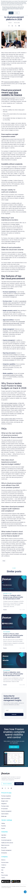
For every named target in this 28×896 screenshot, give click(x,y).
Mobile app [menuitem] (3, 816)
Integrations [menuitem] (4, 803)
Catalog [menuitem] (3, 823)
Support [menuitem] (3, 867)
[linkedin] (12, 26)
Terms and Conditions (6, 887)
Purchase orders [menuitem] (5, 806)
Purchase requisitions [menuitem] (6, 796)
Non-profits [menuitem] (3, 847)
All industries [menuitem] (4, 852)
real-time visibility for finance (11, 93)
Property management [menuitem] (6, 850)
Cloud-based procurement (8, 98)
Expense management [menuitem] (6, 811)
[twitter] (15, 26)
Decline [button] (16, 12)
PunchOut (5, 331)
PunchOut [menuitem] (3, 825)
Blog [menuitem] (2, 872)
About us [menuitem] (3, 859)
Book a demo (14, 747)
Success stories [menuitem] (4, 862)
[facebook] (9, 26)
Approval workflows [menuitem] (5, 798)
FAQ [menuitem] (2, 870)
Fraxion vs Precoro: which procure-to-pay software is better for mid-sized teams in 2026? (13, 635)
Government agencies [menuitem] (6, 840)
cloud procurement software (11, 82)
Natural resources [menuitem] (5, 845)
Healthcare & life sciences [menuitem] (7, 842)
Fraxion (10, 22)
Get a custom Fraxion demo (8, 418)
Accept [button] (11, 12)
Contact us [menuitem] (3, 864)
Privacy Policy (23, 886)
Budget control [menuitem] (4, 801)
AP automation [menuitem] (4, 808)
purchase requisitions (8, 295)
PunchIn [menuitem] (3, 828)
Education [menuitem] (3, 837)
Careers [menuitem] (3, 877)
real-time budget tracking (10, 403)
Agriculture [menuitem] (3, 835)
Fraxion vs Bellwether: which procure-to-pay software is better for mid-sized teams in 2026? (13, 673)
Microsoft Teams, (18, 73)
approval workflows (6, 405)
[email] (19, 26)
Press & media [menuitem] (4, 875)
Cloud (4, 560)
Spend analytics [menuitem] (4, 813)
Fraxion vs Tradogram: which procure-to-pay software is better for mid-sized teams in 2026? (13, 597)
